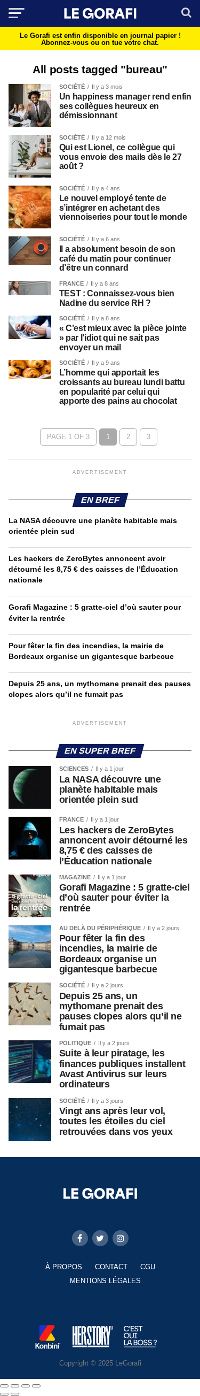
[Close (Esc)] (4, 1385)
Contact (111, 1267)
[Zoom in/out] (36, 1385)
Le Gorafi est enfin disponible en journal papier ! (100, 39)
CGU (147, 1267)
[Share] (15, 1385)
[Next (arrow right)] (15, 1394)
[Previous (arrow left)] (4, 1394)
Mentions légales (105, 1281)
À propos (63, 1267)
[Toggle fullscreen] (25, 1385)
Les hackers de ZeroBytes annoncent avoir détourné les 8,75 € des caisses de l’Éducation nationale (93, 569)
